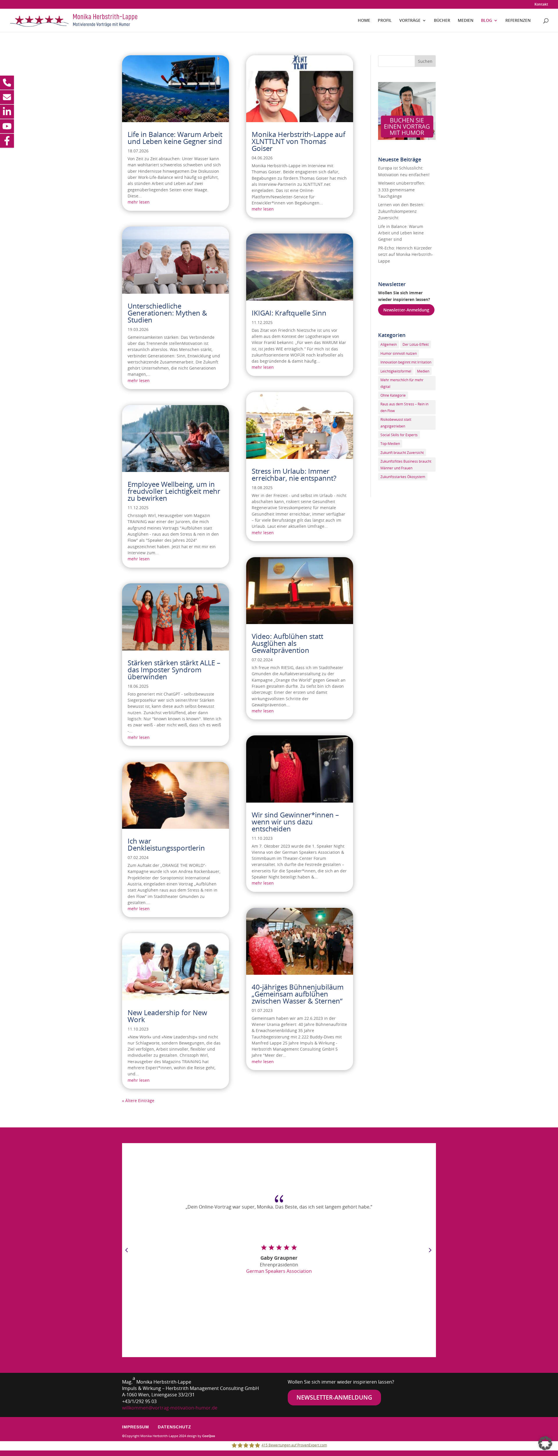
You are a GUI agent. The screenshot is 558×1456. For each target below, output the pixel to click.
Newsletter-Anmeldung (406, 310)
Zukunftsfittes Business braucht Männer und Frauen (405, 464)
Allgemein (388, 344)
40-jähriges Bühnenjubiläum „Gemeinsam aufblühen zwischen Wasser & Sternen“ (298, 994)
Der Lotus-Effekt (416, 344)
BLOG (486, 20)
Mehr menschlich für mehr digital (401, 382)
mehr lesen (139, 202)
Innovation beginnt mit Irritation (405, 362)
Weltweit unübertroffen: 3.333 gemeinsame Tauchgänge (401, 189)
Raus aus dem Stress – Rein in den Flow (404, 407)
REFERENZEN (518, 20)
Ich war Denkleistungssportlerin (166, 844)
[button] (545, 1443)
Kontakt (541, 5)
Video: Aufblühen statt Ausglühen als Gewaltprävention (287, 643)
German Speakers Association (279, 1271)
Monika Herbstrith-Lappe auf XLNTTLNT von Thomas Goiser (298, 141)
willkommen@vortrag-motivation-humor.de (169, 1408)
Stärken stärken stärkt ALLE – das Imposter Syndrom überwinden (174, 669)
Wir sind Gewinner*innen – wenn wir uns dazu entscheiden (295, 821)
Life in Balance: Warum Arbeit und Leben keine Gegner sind (175, 138)
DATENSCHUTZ (174, 1427)
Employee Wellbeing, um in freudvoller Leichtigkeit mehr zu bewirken (174, 491)
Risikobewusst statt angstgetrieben (395, 422)
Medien (423, 371)
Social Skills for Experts (399, 434)
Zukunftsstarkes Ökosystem (402, 476)
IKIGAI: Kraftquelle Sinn (289, 313)
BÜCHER (442, 20)
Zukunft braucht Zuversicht (402, 452)
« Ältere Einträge (138, 1100)
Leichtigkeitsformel (395, 371)
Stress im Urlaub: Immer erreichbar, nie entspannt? (294, 474)
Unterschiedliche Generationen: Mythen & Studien (167, 313)
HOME (364, 20)
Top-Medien (390, 443)
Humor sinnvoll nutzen (398, 353)
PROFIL (385, 20)
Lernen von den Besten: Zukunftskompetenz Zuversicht (401, 211)
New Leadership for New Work (167, 1016)
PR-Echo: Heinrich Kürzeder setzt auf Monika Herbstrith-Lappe (405, 254)
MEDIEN (465, 20)
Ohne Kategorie (393, 395)
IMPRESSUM (135, 1427)
